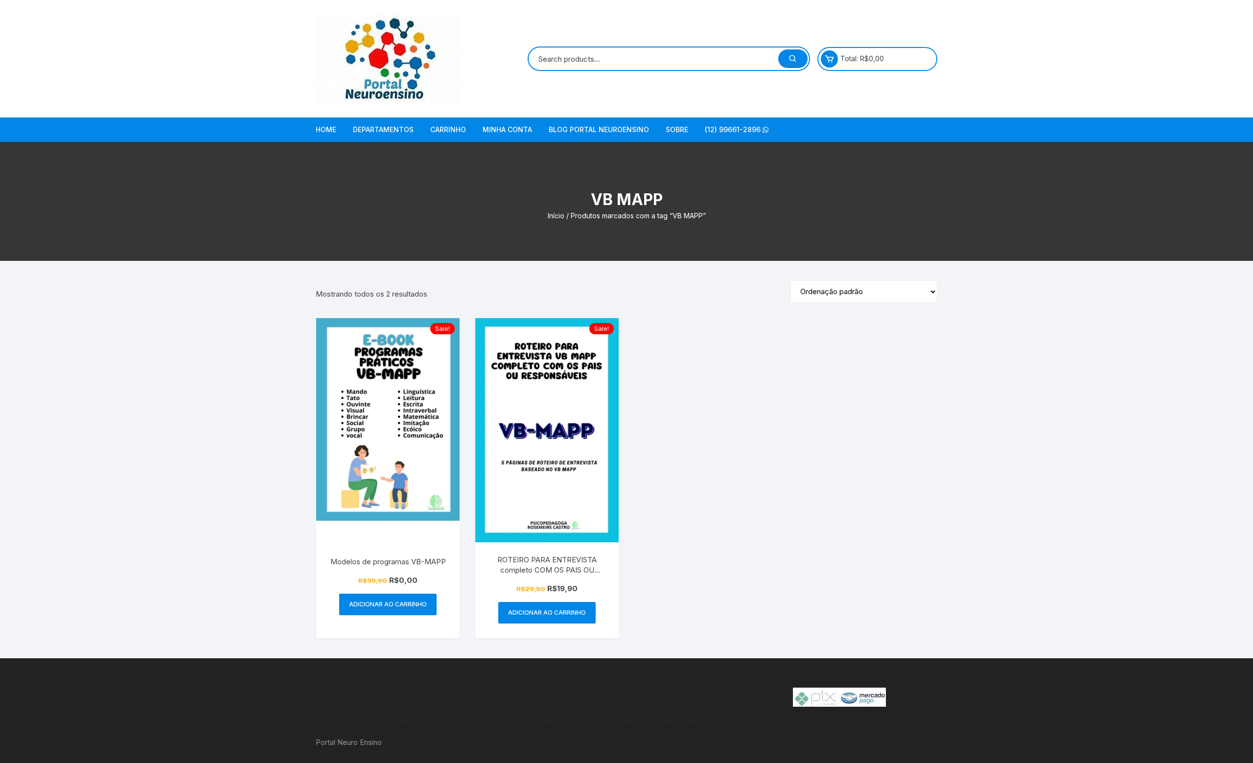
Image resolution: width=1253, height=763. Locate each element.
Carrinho (448, 129)
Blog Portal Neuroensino (599, 129)
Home (326, 129)
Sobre (677, 129)
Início (556, 215)
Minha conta (507, 129)
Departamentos (383, 129)
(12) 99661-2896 (734, 129)
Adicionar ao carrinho (388, 604)
